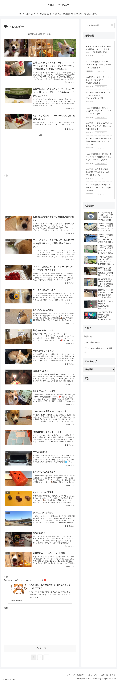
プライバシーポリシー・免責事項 (98, 350)
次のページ (40, 648)
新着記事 (80, 675)
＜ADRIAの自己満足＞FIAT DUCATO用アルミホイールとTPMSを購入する (98, 172)
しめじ (112, 675)
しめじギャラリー (92, 342)
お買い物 (104, 675)
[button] (112, 25)
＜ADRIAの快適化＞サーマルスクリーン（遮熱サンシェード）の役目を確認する (98, 80)
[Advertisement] (40, 153)
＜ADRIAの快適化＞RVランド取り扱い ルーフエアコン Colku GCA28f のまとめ (98, 111)
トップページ (70, 675)
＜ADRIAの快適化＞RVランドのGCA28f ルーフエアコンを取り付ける (98, 187)
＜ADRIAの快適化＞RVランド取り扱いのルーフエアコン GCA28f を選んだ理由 (98, 95)
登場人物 (88, 336)
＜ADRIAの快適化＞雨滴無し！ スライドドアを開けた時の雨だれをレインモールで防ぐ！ (99, 157)
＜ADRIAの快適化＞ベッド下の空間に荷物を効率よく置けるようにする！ (98, 141)
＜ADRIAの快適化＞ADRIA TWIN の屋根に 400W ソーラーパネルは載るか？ (98, 64)
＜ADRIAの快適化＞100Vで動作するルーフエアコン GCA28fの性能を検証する (99, 126)
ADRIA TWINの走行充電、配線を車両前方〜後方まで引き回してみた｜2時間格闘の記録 (98, 49)
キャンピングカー (92, 675)
